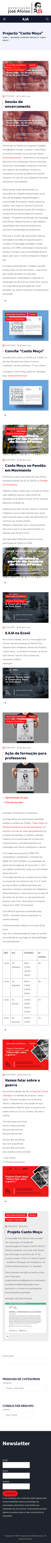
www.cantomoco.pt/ (17, 375)
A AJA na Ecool (17, 633)
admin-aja (25, 96)
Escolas (33, 65)
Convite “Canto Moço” (24, 351)
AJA (26, 1226)
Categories (7, 1383)
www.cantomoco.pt (12, 157)
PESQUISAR (8, 1356)
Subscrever (10, 1493)
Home (5, 37)
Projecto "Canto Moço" (16, 70)
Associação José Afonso (16, 65)
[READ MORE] (5, 300)
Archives (6, 1409)
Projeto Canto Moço (24, 1232)
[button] (47, 19)
